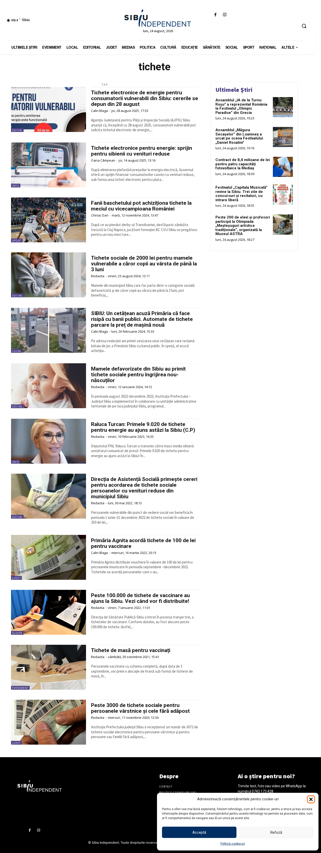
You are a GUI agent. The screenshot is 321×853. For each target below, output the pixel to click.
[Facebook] (215, 15)
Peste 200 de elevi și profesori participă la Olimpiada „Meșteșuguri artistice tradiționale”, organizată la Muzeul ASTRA (242, 225)
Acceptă (199, 832)
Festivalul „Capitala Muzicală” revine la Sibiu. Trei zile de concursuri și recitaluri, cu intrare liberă (241, 193)
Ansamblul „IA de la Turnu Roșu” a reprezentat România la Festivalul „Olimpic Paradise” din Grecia (241, 106)
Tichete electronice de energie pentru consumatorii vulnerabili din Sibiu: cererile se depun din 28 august (144, 98)
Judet (16, 578)
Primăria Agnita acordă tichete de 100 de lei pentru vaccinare (143, 543)
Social (17, 130)
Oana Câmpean (103, 160)
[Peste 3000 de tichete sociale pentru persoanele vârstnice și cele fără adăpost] (48, 722)
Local (16, 351)
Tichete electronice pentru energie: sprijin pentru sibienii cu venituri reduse (141, 151)
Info (15, 185)
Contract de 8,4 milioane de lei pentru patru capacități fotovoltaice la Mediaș (242, 164)
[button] (310, 799)
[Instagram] (224, 15)
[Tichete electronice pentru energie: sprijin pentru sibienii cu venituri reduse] (48, 165)
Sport (17, 240)
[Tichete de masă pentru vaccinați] (48, 667)
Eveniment (20, 688)
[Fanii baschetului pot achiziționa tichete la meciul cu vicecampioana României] (48, 219)
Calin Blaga (99, 110)
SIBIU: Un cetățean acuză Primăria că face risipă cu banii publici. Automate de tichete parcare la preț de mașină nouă (142, 319)
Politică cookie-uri (232, 843)
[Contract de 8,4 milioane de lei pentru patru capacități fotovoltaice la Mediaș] (283, 167)
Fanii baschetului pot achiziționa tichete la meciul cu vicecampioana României (141, 206)
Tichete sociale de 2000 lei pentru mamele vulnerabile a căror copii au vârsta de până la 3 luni (144, 263)
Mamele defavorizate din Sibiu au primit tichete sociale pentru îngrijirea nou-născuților (138, 374)
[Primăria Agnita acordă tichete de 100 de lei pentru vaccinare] (48, 557)
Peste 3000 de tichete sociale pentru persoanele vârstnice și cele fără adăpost (140, 708)
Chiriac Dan (99, 215)
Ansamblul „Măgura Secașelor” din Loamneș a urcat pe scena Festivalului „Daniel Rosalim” (239, 136)
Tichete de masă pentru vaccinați (130, 650)
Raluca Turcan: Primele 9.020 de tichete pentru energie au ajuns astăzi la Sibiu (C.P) (143, 427)
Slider (17, 633)
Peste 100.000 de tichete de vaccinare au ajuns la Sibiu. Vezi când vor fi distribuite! (140, 598)
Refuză (276, 832)
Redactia (97, 276)
